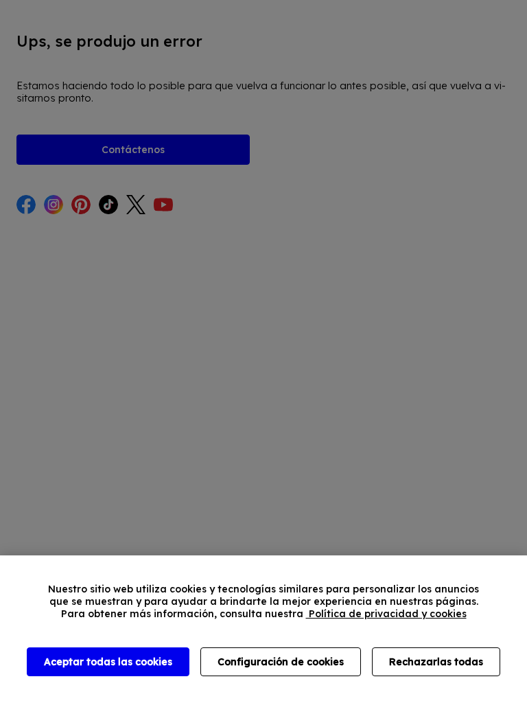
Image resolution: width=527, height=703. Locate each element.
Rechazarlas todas (436, 662)
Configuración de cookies (281, 662)
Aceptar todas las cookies (108, 662)
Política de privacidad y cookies (386, 614)
